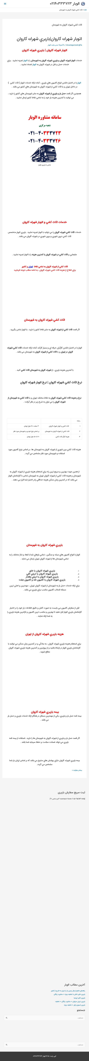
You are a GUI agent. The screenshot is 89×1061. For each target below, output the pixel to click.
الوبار (25, 60)
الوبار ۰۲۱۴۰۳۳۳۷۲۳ (64, 4)
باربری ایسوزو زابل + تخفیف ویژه (74, 1005)
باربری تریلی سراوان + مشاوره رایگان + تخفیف (70, 1001)
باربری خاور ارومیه (79, 998)
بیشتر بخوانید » (77, 770)
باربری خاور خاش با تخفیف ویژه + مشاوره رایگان (69, 994)
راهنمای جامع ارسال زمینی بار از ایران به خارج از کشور (68, 991)
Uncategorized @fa (74, 45)
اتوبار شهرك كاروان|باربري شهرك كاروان (49, 39)
